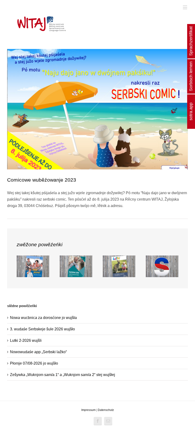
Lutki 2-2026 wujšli (26, 340)
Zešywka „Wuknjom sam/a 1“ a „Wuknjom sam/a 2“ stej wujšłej (62, 375)
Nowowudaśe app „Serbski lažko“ (38, 352)
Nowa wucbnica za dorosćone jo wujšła (43, 318)
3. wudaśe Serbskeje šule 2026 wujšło (42, 329)
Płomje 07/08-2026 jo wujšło (34, 363)
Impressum (88, 410)
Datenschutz (106, 410)
